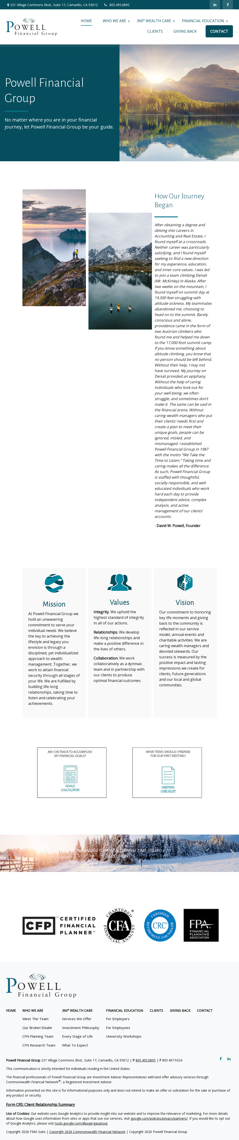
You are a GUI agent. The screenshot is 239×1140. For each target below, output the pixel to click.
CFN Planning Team (37, 1036)
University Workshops (123, 1036)
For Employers (118, 1018)
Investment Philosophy (80, 1027)
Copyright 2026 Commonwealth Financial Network (87, 1131)
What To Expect (75, 1045)
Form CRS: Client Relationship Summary (40, 1104)
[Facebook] (227, 4)
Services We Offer (76, 1018)
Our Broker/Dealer (37, 1027)
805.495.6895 (119, 5)
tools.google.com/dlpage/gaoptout (81, 1123)
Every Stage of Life (77, 1036)
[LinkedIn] (215, 4)
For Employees (118, 1027)
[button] (86, 20)
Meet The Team (35, 1018)
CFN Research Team (38, 1045)
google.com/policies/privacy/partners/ (159, 1118)
